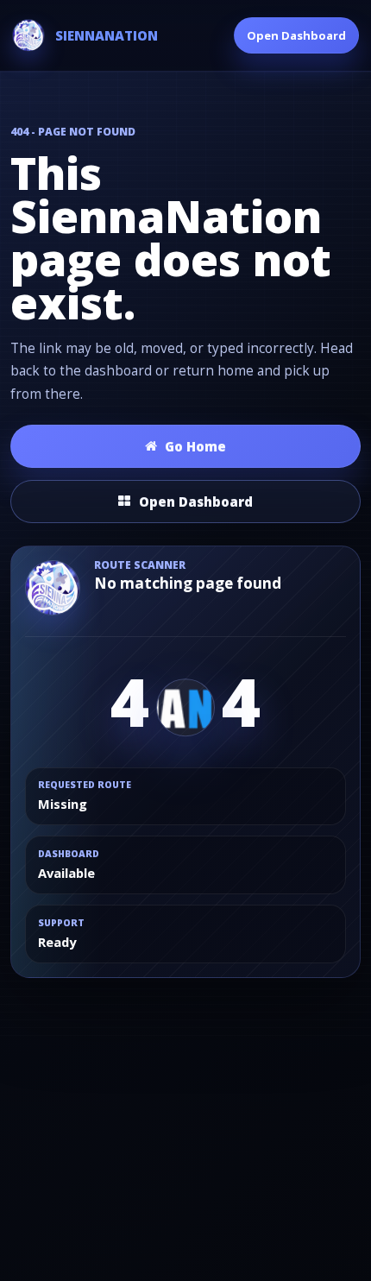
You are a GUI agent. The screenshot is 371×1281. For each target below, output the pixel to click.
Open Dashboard (296, 35)
